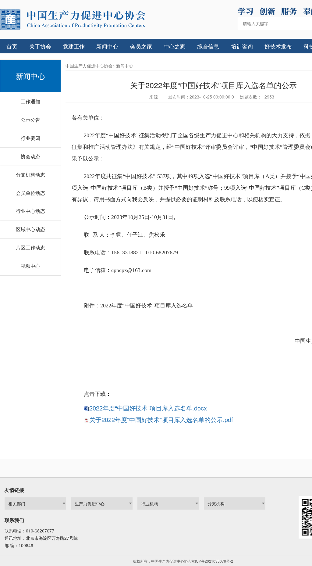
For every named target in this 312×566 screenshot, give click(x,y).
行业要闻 (30, 138)
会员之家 (141, 46)
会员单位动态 (30, 192)
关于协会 (40, 46)
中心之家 (175, 46)
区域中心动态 (30, 229)
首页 (11, 46)
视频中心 (30, 265)
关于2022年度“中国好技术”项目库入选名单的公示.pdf (161, 419)
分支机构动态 (30, 174)
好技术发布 (278, 46)
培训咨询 (242, 46)
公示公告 (30, 119)
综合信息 (208, 46)
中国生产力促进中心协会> (90, 66)
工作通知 (30, 101)
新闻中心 (107, 46)
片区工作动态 (30, 247)
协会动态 (30, 156)
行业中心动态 (30, 210)
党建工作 (74, 46)
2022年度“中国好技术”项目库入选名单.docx (148, 407)
